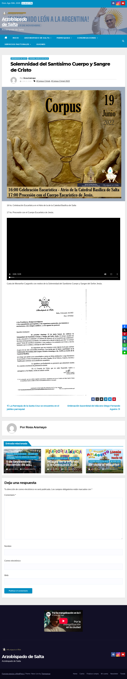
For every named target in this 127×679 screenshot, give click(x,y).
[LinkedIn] (124, 338)
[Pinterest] (124, 334)
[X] (124, 330)
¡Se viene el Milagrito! (103, 464)
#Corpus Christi (43, 81)
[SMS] (124, 352)
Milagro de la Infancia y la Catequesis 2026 (63, 463)
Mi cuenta (104, 674)
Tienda (122, 674)
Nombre (7, 546)
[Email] (124, 349)
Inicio (16, 38)
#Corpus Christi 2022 (60, 81)
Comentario (10, 495)
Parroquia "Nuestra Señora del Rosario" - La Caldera (22, 457)
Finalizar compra (93, 674)
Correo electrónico (12, 561)
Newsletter (114, 674)
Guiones (40, 44)
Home (75, 674)
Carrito (82, 674)
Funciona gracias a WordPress (13, 674)
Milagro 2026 (33, 454)
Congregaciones (87, 38)
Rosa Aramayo (29, 78)
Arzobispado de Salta (37, 38)
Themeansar (45, 674)
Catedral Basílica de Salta (38, 58)
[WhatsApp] (124, 345)
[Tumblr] (124, 341)
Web (6, 575)
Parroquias (64, 38)
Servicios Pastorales (17, 44)
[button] (123, 41)
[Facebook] (124, 326)
